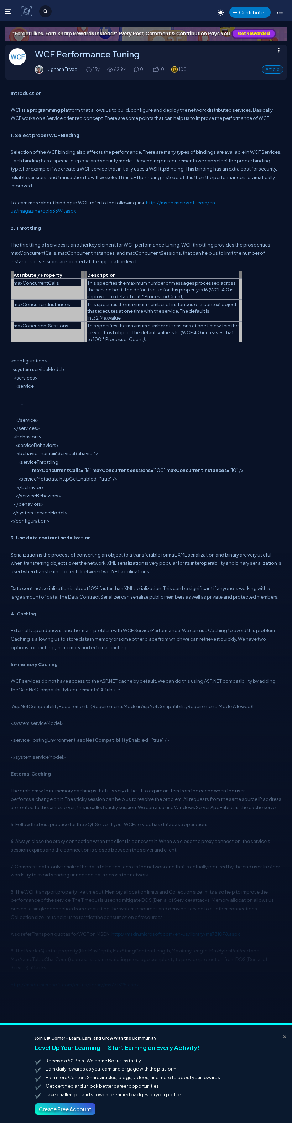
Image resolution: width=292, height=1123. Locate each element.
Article (273, 69)
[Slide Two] (146, 34)
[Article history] (89, 69)
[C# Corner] (27, 11)
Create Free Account (65, 1109)
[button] (280, 12)
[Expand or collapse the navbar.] (9, 11)
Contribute (251, 12)
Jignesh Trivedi (63, 69)
